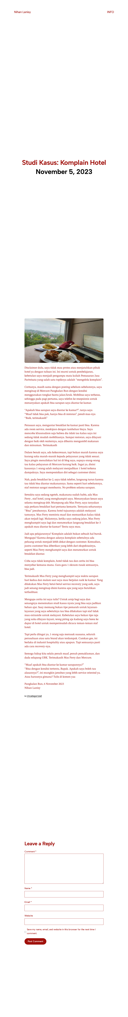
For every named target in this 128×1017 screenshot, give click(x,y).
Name (28, 888)
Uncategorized (34, 696)
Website (28, 915)
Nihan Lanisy (22, 12)
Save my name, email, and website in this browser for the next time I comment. (61, 931)
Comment (30, 851)
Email (28, 902)
